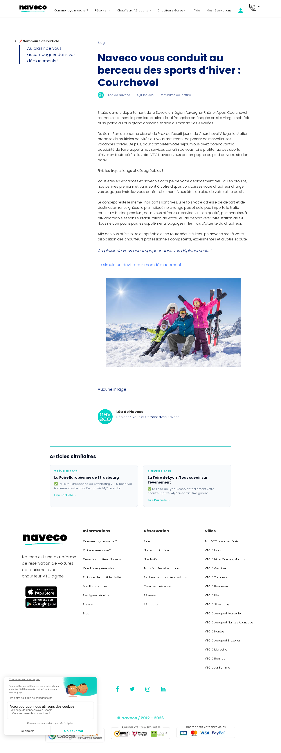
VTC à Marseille (216, 649)
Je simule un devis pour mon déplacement (139, 264)
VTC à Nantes (214, 631)
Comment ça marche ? (71, 10)
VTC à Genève (215, 568)
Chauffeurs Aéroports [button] (133, 10)
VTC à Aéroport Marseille (223, 613)
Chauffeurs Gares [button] (170, 10)
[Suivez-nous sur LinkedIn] (163, 689)
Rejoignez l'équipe (96, 595)
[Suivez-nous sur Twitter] (132, 689)
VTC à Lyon (213, 550)
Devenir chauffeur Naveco (102, 559)
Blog (101, 42)
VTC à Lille (212, 595)
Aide (197, 10)
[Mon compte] (244, 10)
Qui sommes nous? (97, 550)
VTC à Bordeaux (216, 586)
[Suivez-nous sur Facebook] (117, 689)
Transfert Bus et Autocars (162, 568)
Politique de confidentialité (102, 577)
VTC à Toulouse (216, 577)
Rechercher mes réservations (165, 577)
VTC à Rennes (215, 658)
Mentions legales (95, 586)
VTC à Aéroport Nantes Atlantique (229, 622)
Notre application (156, 550)
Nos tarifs (150, 559)
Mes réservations (219, 10)
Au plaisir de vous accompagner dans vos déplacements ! (51, 55)
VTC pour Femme (217, 667)
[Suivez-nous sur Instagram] (147, 689)
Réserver (150, 595)
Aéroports (151, 604)
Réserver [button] (101, 10)
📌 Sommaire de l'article (39, 41)
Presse (88, 604)
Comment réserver (157, 586)
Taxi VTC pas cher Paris (221, 541)
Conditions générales (98, 568)
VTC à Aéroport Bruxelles (223, 640)
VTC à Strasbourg (217, 604)
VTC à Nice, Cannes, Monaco (225, 559)
